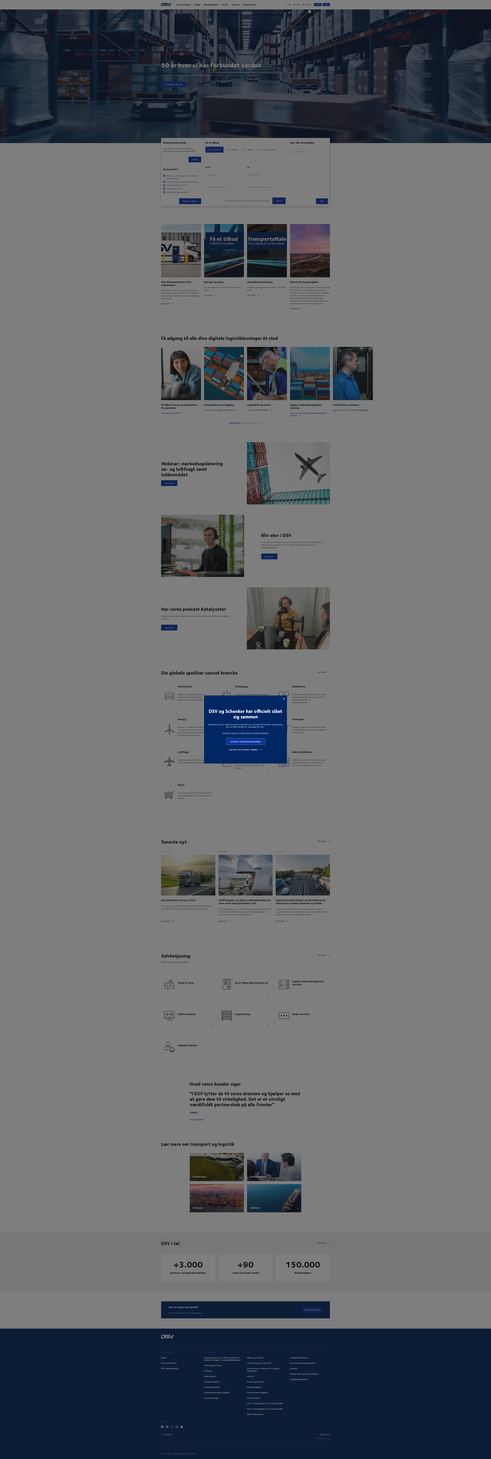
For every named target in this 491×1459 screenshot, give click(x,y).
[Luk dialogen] (284, 698)
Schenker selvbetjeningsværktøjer (245, 741)
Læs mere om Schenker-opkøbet (244, 749)
